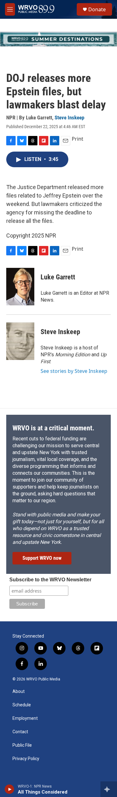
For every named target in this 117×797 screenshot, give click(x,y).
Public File (22, 745)
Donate (97, 9)
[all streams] (108, 789)
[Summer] (58, 39)
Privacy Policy (25, 758)
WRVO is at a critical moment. (53, 428)
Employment (25, 718)
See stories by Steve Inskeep (74, 371)
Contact (20, 731)
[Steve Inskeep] (20, 341)
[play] (9, 789)
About (18, 691)
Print (77, 138)
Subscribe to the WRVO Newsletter (50, 579)
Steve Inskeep (69, 117)
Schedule (21, 705)
